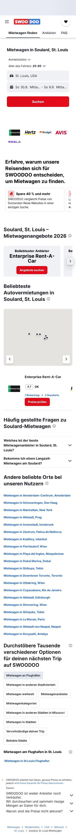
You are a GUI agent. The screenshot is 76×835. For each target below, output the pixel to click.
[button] (6, 21)
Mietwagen (13, 827)
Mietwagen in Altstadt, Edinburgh (27, 597)
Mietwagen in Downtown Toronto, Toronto (33, 575)
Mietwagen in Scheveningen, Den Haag (30, 502)
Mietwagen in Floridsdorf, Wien (25, 546)
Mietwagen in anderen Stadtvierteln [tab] (31, 684)
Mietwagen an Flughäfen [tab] (23, 675)
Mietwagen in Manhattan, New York (28, 510)
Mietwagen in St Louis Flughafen (26, 761)
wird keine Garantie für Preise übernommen (38, 783)
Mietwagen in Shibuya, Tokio (23, 568)
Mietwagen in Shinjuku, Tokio (24, 612)
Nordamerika (32, 827)
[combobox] (20, 60)
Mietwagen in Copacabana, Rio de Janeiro (33, 590)
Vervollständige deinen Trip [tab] (25, 731)
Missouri (59, 827)
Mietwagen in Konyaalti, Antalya (26, 634)
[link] (31, 270)
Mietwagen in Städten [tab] (21, 722)
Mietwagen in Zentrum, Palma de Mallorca (33, 532)
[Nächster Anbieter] (66, 359)
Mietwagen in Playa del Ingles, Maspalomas (34, 553)
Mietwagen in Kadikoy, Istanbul (25, 539)
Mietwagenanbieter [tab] (54, 694)
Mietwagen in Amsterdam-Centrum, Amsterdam (37, 495)
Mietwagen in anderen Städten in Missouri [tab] (35, 712)
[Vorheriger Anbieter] (9, 359)
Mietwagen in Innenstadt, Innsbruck (29, 524)
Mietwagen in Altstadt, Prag (23, 517)
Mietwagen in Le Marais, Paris (24, 619)
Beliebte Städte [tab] (16, 740)
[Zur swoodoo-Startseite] (27, 21)
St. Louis (19, 830)
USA (46, 827)
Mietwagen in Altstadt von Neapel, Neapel (32, 626)
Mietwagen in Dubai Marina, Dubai (27, 561)
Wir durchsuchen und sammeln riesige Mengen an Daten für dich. (35, 803)
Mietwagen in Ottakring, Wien (24, 583)
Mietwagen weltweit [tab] (20, 694)
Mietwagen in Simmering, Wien (25, 604)
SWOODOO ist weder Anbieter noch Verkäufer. (33, 795)
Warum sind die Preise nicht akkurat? (34, 811)
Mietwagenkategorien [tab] (21, 703)
